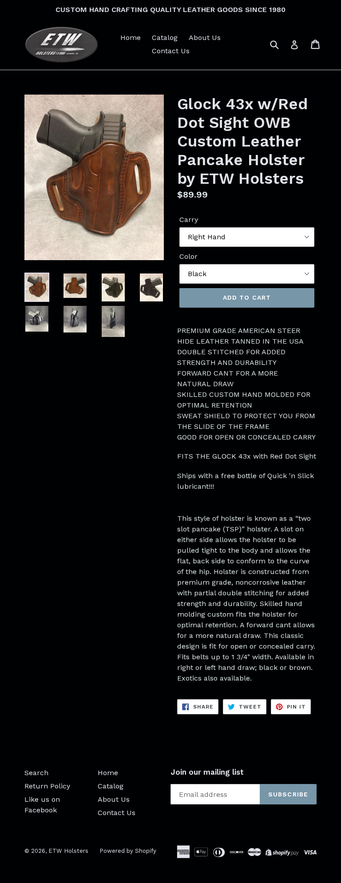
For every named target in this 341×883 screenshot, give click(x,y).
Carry (188, 219)
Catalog (165, 37)
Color (188, 256)
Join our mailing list (207, 772)
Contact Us (171, 51)
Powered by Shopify (127, 850)
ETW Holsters (68, 850)
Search (36, 772)
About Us (205, 37)
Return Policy (47, 786)
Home (130, 37)
